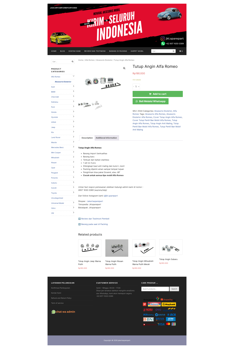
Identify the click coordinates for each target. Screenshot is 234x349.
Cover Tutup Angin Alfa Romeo (167, 117)
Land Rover (55, 137)
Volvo (53, 208)
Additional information (106, 138)
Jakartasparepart (95, 201)
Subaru (54, 183)
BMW (53, 92)
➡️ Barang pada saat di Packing (93, 224)
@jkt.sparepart (111, 195)
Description (87, 138)
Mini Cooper (56, 152)
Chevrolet (55, 97)
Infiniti (53, 122)
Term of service (57, 303)
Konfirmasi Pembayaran (60, 288)
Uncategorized (57, 198)
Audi (53, 87)
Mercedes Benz (57, 147)
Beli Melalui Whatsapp (152, 101)
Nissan (54, 162)
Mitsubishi (55, 157)
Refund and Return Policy (61, 298)
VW (52, 213)
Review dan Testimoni (95, 51)
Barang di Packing (118, 51)
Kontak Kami (75, 51)
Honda (53, 112)
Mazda (54, 142)
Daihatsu (54, 102)
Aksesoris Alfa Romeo (155, 114)
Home (54, 51)
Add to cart (159, 93)
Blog (62, 51)
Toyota (54, 193)
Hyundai (54, 117)
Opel (53, 168)
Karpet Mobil (137, 51)
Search (174, 289)
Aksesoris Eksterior (104, 60)
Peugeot (54, 173)
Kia (52, 132)
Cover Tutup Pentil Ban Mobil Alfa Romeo (152, 120)
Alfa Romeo (90, 60)
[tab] (87, 138)
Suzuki (54, 188)
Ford (53, 107)
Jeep (53, 127)
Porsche (54, 178)
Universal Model (57, 203)
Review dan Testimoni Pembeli (95, 218)
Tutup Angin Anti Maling (161, 123)
